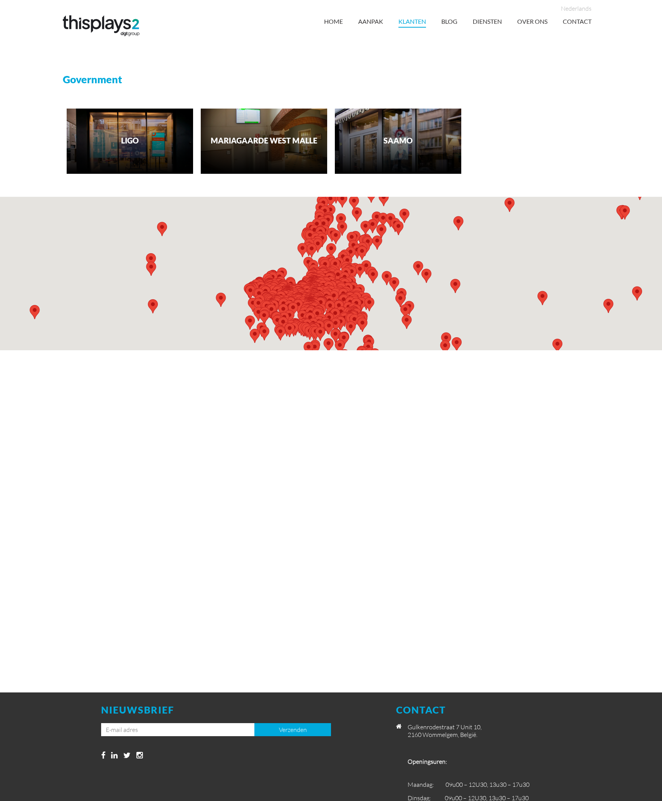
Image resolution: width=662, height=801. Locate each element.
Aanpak (370, 21)
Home (333, 21)
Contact (577, 21)
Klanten (412, 21)
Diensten (487, 21)
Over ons (532, 21)
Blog (449, 21)
